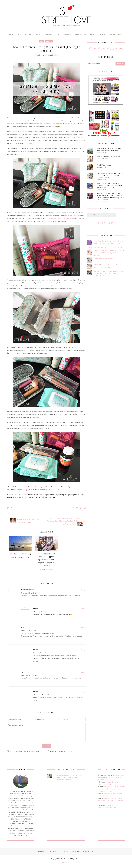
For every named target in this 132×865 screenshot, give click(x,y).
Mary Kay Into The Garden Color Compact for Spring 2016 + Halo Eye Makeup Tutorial (109, 253)
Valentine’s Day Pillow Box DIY (105, 258)
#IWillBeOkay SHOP (115, 35)
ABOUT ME (41, 851)
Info (41, 41)
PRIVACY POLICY (88, 851)
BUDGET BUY (67, 35)
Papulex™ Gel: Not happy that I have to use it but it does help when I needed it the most (111, 789)
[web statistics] (66, 863)
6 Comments (13, 508)
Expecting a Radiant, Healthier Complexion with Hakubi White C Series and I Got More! (110, 185)
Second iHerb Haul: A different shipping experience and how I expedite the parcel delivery (46, 560)
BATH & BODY (48, 35)
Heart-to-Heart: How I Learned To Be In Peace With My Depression (110, 149)
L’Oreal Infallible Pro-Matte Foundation (60, 218)
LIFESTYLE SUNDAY (80, 35)
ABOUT (10, 35)
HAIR (58, 35)
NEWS (19, 35)
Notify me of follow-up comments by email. (24, 751)
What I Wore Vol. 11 (104, 165)
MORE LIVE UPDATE (105, 222)
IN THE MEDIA (64, 851)
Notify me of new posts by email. (61, 751)
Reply (83, 590)
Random (49, 41)
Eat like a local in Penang (20, 554)
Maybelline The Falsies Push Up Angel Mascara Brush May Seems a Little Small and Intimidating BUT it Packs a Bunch (110, 196)
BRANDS (92, 35)
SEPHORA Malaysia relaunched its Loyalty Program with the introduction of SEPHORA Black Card (109, 273)
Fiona (56, 55)
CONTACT (102, 35)
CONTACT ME (52, 851)
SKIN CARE (28, 35)
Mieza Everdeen (27, 590)
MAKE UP (37, 35)
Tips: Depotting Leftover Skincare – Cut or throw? (105, 247)
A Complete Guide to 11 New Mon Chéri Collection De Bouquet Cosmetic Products (110, 175)
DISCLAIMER (75, 851)
